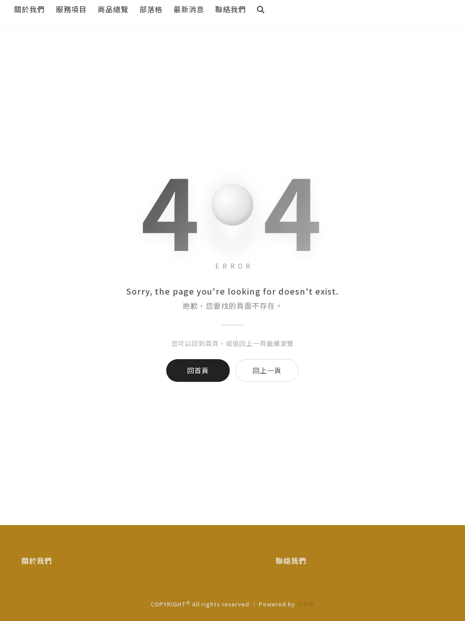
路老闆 (306, 604)
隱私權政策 (295, 575)
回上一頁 (267, 370)
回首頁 (198, 370)
